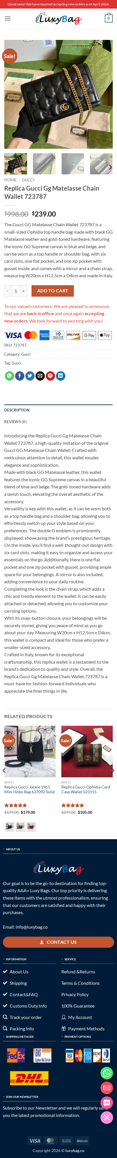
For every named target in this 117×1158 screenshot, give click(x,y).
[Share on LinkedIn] (60, 376)
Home (10, 180)
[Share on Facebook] (19, 376)
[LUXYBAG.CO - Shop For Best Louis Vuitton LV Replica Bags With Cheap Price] (58, 18)
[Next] (103, 94)
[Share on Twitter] (30, 376)
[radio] (9, 827)
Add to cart (52, 290)
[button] (7, 18)
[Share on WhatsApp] (9, 376)
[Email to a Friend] (40, 376)
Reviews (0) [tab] (15, 421)
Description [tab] (17, 410)
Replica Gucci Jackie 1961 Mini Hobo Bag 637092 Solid (29, 789)
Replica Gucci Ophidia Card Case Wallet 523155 (85, 789)
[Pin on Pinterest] (50, 376)
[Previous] (14, 94)
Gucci (28, 180)
